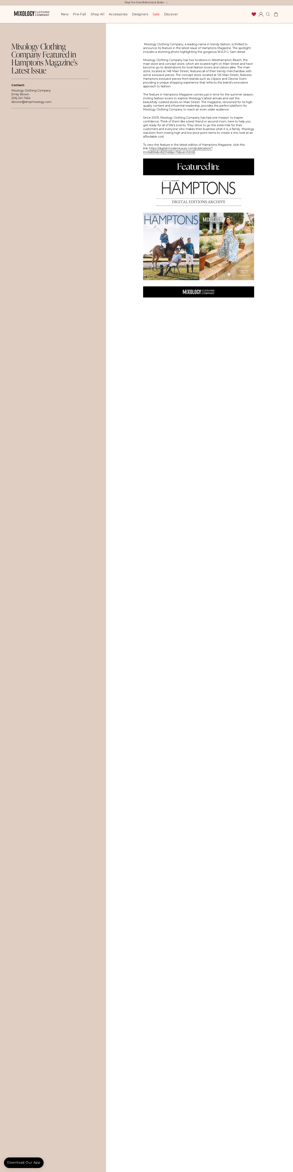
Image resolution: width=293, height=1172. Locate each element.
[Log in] (261, 14)
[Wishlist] (253, 14)
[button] (268, 14)
